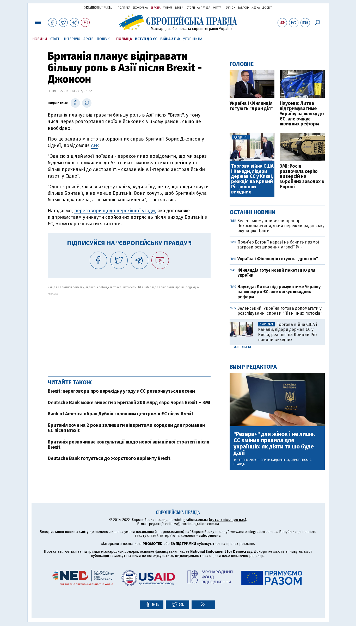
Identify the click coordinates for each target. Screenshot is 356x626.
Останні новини (252, 212)
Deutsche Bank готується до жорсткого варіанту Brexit (109, 458)
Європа (155, 7)
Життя (217, 7)
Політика (124, 7)
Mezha (255, 7)
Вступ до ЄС (146, 39)
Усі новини (242, 347)
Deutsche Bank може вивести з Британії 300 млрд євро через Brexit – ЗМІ (129, 402)
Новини (39, 39)
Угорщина (192, 39)
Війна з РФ (170, 39)
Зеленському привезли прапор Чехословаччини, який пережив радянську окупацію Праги (280, 225)
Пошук (103, 39)
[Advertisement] (129, 331)
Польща (124, 39)
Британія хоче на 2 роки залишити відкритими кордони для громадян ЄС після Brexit (126, 427)
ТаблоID (243, 7)
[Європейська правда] (178, 22)
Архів (88, 39)
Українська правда (98, 7)
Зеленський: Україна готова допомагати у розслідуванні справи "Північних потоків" (279, 311)
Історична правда (198, 7)
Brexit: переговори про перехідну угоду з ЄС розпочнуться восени (121, 391)
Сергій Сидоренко (275, 460)
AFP (94, 145)
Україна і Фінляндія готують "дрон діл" (251, 106)
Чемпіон (229, 7)
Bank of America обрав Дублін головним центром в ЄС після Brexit (120, 414)
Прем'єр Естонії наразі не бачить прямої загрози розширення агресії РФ (278, 245)
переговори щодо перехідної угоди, (115, 211)
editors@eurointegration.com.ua (192, 524)
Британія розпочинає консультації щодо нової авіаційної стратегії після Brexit (128, 444)
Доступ (267, 7)
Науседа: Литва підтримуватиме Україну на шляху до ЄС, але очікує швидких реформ (302, 114)
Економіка (140, 7)
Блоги (179, 7)
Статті (55, 39)
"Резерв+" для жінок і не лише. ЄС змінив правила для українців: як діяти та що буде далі (274, 443)
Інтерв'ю (72, 39)
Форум (167, 7)
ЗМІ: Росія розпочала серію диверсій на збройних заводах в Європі (302, 177)
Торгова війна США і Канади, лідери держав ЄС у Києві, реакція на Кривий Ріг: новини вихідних (252, 179)
